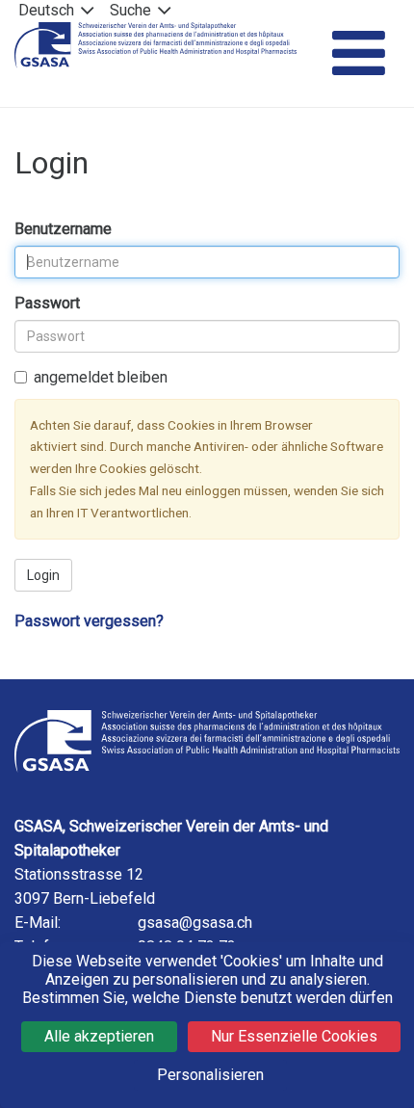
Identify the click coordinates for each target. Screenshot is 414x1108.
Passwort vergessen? (89, 621)
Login (43, 575)
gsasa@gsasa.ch (195, 922)
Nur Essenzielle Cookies (294, 1036)
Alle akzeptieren (99, 1036)
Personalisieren (210, 1075)
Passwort (47, 303)
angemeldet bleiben (101, 377)
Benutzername (63, 229)
